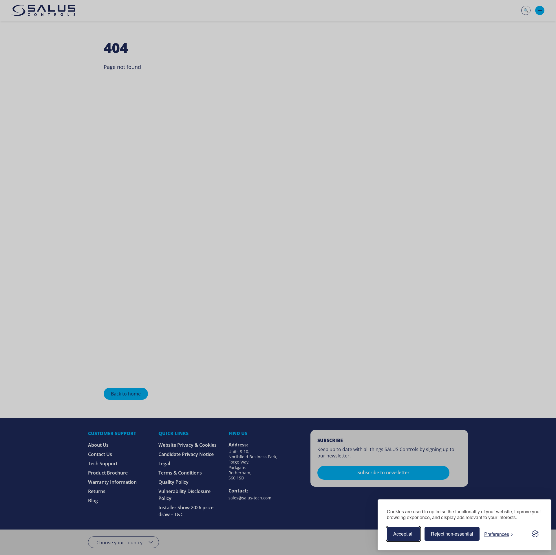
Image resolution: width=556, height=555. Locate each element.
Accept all (403, 533)
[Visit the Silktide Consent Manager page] (535, 534)
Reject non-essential (452, 533)
